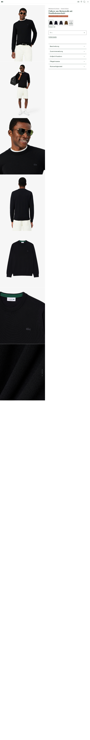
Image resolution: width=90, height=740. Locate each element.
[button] (81, 1)
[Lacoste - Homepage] (2, 2)
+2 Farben (71, 23)
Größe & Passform (56, 56)
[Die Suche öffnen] (84, 1)
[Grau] (61, 23)
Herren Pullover (65, 8)
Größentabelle (53, 37)
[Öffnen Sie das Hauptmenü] (88, 2)
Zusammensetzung (56, 51)
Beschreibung (54, 46)
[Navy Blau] (56, 23)
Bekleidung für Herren (54, 8)
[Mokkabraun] (66, 23)
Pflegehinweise (55, 61)
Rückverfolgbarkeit (56, 66)
